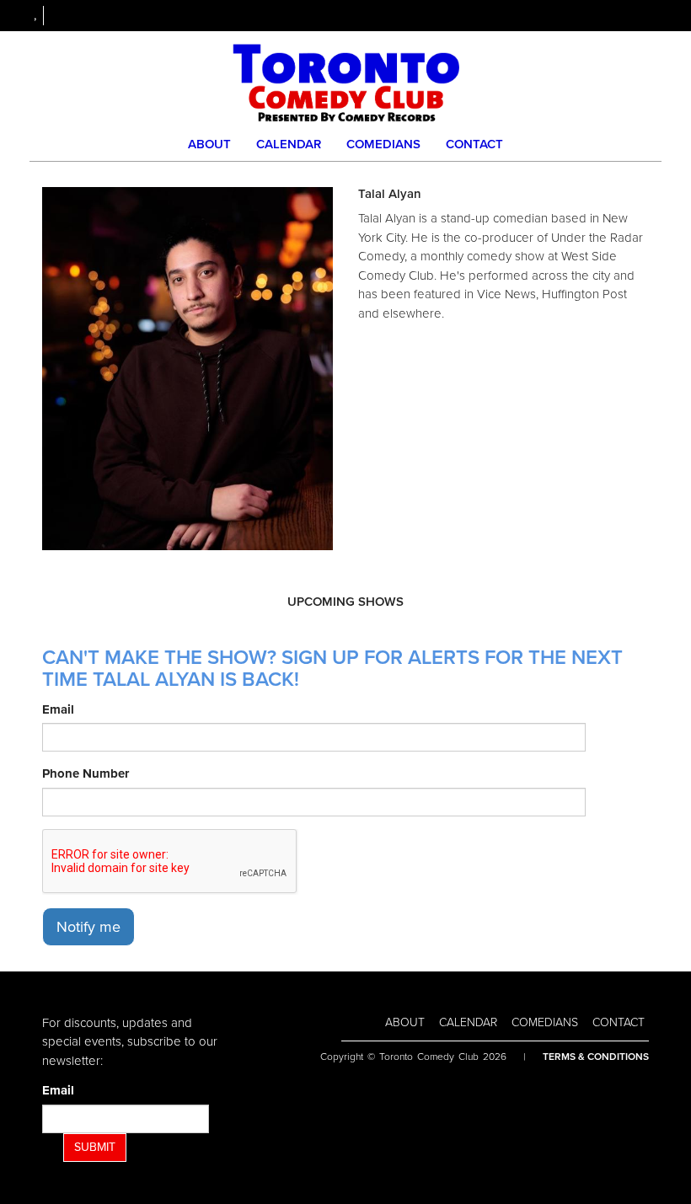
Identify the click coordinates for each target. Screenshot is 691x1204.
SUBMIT (94, 1147)
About (209, 144)
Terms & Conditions (596, 1056)
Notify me (88, 927)
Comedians (383, 144)
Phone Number (85, 773)
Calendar (288, 144)
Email (58, 709)
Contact (474, 144)
